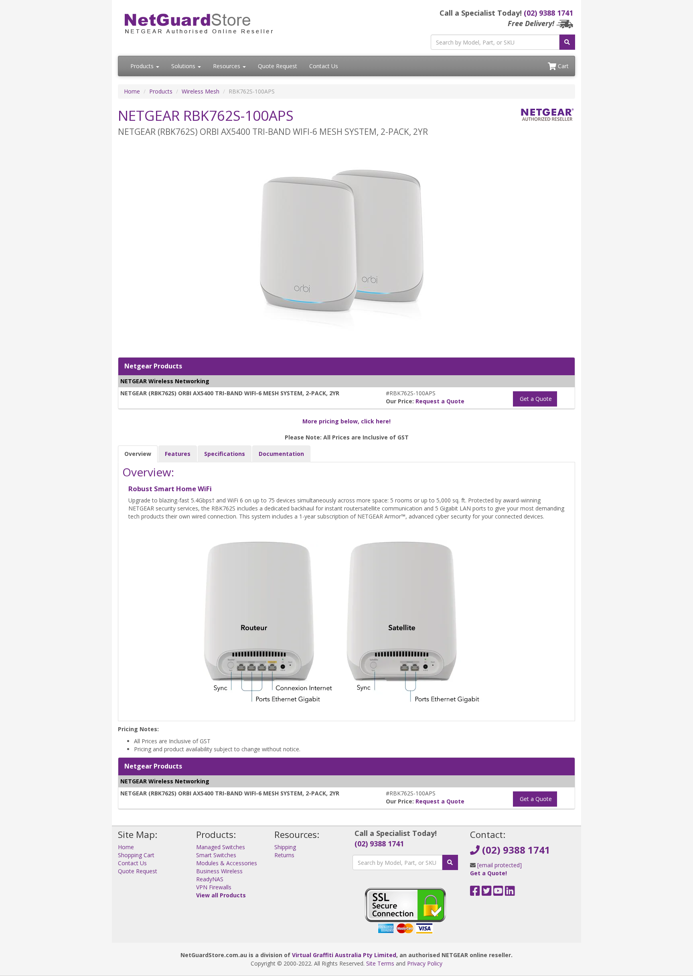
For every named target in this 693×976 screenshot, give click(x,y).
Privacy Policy (424, 963)
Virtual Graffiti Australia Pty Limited (344, 955)
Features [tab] (177, 454)
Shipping (285, 847)
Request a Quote (439, 401)
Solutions (184, 66)
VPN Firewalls (213, 887)
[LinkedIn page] (510, 893)
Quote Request (277, 66)
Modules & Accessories (226, 863)
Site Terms (380, 963)
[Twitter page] (487, 893)
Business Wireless (219, 871)
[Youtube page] (498, 893)
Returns (284, 855)
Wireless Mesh (200, 91)
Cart (562, 66)
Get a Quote (535, 399)
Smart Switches (216, 855)
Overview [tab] (137, 454)
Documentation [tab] (281, 454)
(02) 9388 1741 (548, 13)
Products (142, 66)
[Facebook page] (475, 893)
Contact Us (323, 66)
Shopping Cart (136, 855)
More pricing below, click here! (346, 421)
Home (132, 91)
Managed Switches (220, 847)
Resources (227, 66)
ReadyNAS (209, 879)
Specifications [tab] (224, 454)
